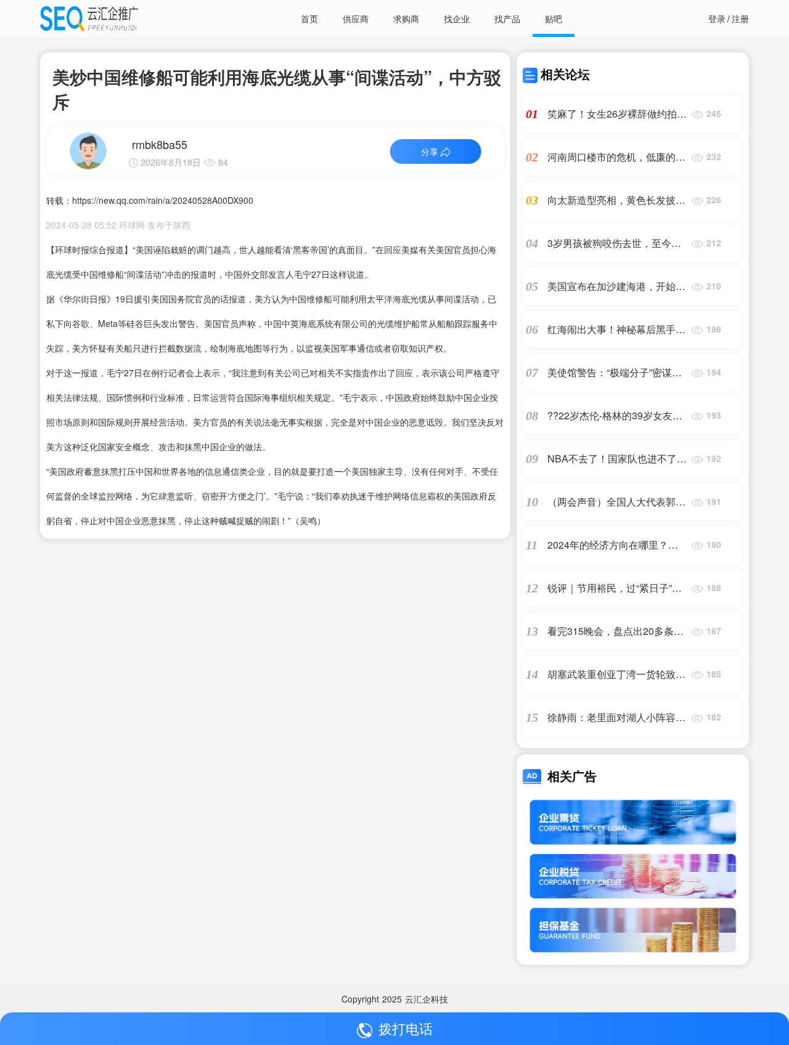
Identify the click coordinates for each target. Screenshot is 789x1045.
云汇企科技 (426, 999)
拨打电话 (405, 1028)
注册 (740, 18)
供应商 (356, 18)
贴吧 (553, 18)
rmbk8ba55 (159, 144)
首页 (309, 18)
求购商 (406, 18)
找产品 (507, 18)
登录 (717, 18)
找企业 (457, 18)
